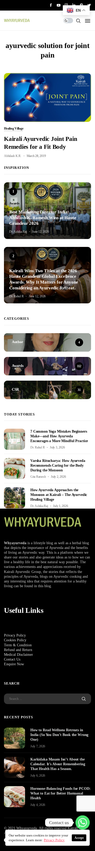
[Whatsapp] (82, 822)
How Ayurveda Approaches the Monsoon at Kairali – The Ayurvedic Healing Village (58, 494)
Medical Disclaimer (18, 655)
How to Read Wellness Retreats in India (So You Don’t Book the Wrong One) (59, 735)
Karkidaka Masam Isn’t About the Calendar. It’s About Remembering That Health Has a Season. (57, 764)
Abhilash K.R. (12, 156)
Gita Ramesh (38, 477)
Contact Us (12, 659)
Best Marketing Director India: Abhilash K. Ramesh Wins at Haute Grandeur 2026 (42, 217)
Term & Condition (18, 645)
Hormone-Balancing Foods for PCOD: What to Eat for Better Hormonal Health (60, 793)
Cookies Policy (15, 640)
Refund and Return (18, 650)
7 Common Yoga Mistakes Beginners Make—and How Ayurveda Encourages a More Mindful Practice (59, 436)
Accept (79, 838)
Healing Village (13, 128)
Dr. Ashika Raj (18, 231)
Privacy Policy (15, 635)
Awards (14, 203)
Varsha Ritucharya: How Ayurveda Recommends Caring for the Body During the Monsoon (57, 465)
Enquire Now (14, 664)
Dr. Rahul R (16, 296)
